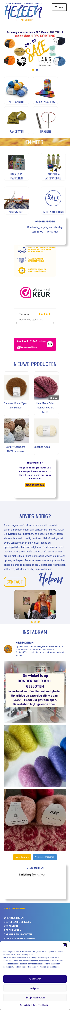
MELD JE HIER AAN (35, 485)
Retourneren (12, 930)
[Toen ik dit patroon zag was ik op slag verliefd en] (35, 820)
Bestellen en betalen (17, 922)
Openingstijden (14, 918)
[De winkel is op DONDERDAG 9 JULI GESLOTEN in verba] (35, 692)
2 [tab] (37, 70)
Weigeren (35, 988)
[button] (65, 945)
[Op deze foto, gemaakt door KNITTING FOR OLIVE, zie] (35, 756)
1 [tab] (33, 70)
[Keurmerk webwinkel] (35, 292)
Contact (14, 582)
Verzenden (11, 926)
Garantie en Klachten (18, 935)
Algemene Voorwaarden (19, 939)
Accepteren (35, 978)
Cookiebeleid (26, 1005)
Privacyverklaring (40, 1005)
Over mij (35, 622)
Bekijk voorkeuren (35, 997)
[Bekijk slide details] (35, 877)
